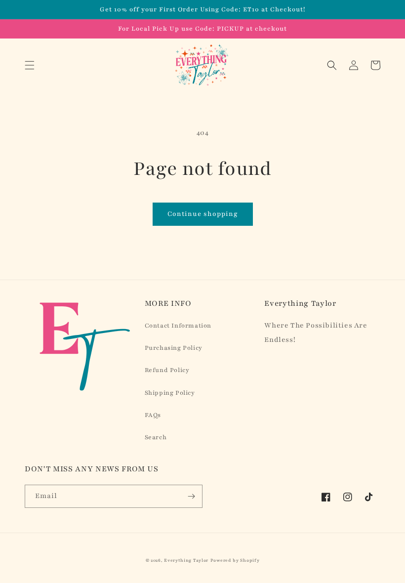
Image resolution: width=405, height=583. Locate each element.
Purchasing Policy (173, 348)
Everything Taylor (186, 560)
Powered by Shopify (235, 560)
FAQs (153, 415)
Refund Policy (167, 370)
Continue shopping (202, 213)
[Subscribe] (191, 496)
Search (156, 437)
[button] (29, 65)
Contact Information (178, 326)
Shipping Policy (170, 393)
